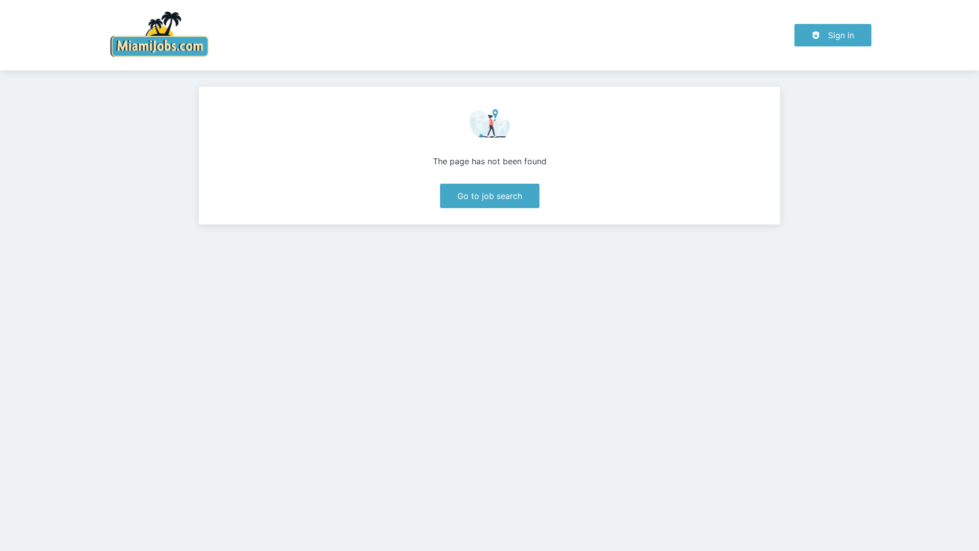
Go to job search (489, 196)
